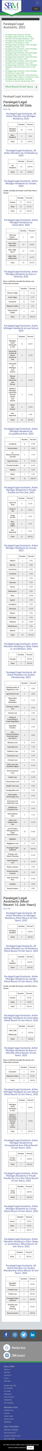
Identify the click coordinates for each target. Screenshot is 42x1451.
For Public (7, 1391)
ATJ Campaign (8, 1403)
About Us (7, 1369)
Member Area (8, 1410)
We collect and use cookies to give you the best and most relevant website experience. (21, 1446)
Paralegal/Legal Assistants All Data (18, 35)
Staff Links (7, 1381)
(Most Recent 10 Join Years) (19, 87)
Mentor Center (9, 1419)
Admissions (8, 1394)
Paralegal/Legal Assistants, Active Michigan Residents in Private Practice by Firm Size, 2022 (21, 67)
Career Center (8, 1416)
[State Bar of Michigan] (11, 7)
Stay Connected (11, 1427)
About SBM (9, 1367)
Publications (8, 1400)
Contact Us (7, 1375)
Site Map (7, 1372)
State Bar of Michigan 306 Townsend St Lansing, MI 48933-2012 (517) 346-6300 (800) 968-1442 (12, 1436)
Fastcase (7, 1413)
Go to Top (6, 109)
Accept (30, 1448)
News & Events (9, 1397)
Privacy (6, 1378)
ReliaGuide (7, 1422)
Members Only (11, 1407)
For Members (8, 1388)
